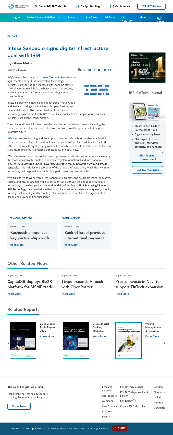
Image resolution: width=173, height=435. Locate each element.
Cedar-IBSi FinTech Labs (53, 6)
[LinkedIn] (90, 70)
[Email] (104, 70)
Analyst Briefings (91, 6)
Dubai (157, 397)
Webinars (107, 400)
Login (160, 21)
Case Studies (109, 406)
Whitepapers (109, 395)
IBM (10, 138)
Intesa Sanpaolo (50, 77)
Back (15, 36)
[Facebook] (94, 70)
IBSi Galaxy (127, 19)
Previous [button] (8, 343)
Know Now (19, 406)
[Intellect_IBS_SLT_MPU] (147, 67)
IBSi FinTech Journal (131, 387)
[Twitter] (99, 70)
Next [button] (164, 343)
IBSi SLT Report (151, 6)
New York (159, 392)
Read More (17, 244)
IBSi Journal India (147, 170)
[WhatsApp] (110, 70)
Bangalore (160, 407)
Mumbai (158, 402)
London (158, 387)
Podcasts (107, 411)
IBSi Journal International (147, 157)
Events (106, 416)
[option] (33, 343)
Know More (47, 336)
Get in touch (122, 6)
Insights (15, 17)
